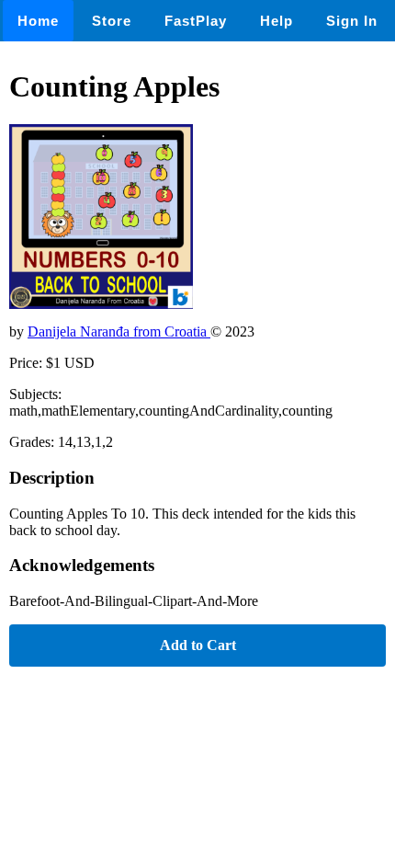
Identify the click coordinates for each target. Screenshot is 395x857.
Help (276, 21)
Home (38, 21)
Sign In (352, 21)
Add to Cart (198, 645)
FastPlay (195, 21)
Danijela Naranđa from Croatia (119, 331)
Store (111, 21)
